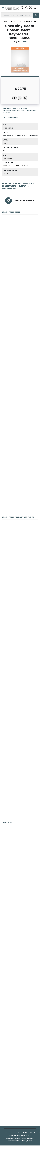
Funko (5, 143)
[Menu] (3, 8)
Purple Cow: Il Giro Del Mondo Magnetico (20, 1101)
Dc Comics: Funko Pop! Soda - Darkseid (20, 343)
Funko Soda (7, 158)
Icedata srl (18, 1141)
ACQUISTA (21, 260)
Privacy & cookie (27, 1141)
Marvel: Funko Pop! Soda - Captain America (20, 244)
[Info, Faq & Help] (30, 8)
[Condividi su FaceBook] (14, 98)
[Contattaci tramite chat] (22, 8)
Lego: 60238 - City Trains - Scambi (20, 953)
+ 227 (5, 173)
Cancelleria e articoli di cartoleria (16, 166)
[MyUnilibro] (26, 8)
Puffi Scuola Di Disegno (20, 1052)
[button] (36, 8)
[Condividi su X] (20, 98)
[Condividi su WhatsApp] (25, 98)
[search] (36, 15)
